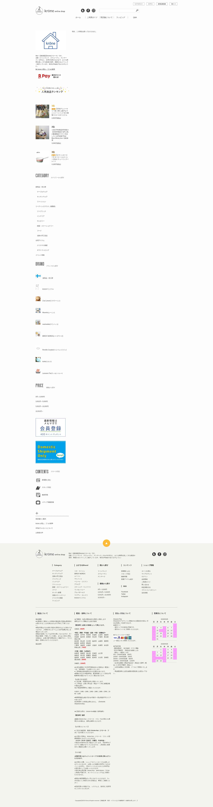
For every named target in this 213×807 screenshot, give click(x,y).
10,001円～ (102, 597)
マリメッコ (78, 579)
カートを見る (146, 571)
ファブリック (56, 579)
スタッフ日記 (125, 574)
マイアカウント (147, 574)
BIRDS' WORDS (79, 574)
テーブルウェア (57, 571)
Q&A (135, 17)
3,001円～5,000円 (104, 592)
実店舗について (106, 17)
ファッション (56, 584)
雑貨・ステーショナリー (60, 587)
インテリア (56, 582)
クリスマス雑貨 (57, 598)
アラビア (77, 584)
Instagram (124, 596)
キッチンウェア (57, 573)
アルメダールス (79, 592)
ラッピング (120, 17)
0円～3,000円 (102, 589)
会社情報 (145, 593)
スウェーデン (102, 574)
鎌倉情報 (124, 576)
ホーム (78, 17)
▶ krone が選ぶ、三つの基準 (45, 69)
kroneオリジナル (80, 598)
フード (54, 590)
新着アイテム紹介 (127, 579)
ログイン (145, 576)
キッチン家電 (56, 592)
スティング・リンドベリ (82, 587)
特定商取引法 (146, 587)
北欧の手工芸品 (57, 576)
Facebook (124, 592)
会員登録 (145, 579)
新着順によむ (125, 571)
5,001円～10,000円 (104, 595)
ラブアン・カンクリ (81, 595)
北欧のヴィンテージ (59, 595)
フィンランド (102, 571)
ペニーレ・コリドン (81, 581)
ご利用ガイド (92, 17)
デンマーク (101, 576)
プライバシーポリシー (149, 590)
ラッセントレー (79, 590)
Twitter (123, 594)
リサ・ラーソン (79, 571)
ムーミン (77, 576)
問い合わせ (145, 584)
